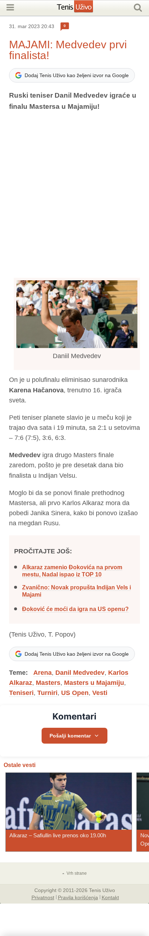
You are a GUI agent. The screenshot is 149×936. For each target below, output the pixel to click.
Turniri (47, 692)
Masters (48, 682)
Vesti (99, 692)
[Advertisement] (74, 195)
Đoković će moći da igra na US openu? (75, 609)
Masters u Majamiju (94, 682)
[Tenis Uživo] (82, 9)
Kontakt (110, 897)
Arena (42, 672)
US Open (75, 692)
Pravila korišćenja (78, 897)
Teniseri (21, 692)
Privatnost (42, 897)
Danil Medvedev (80, 672)
